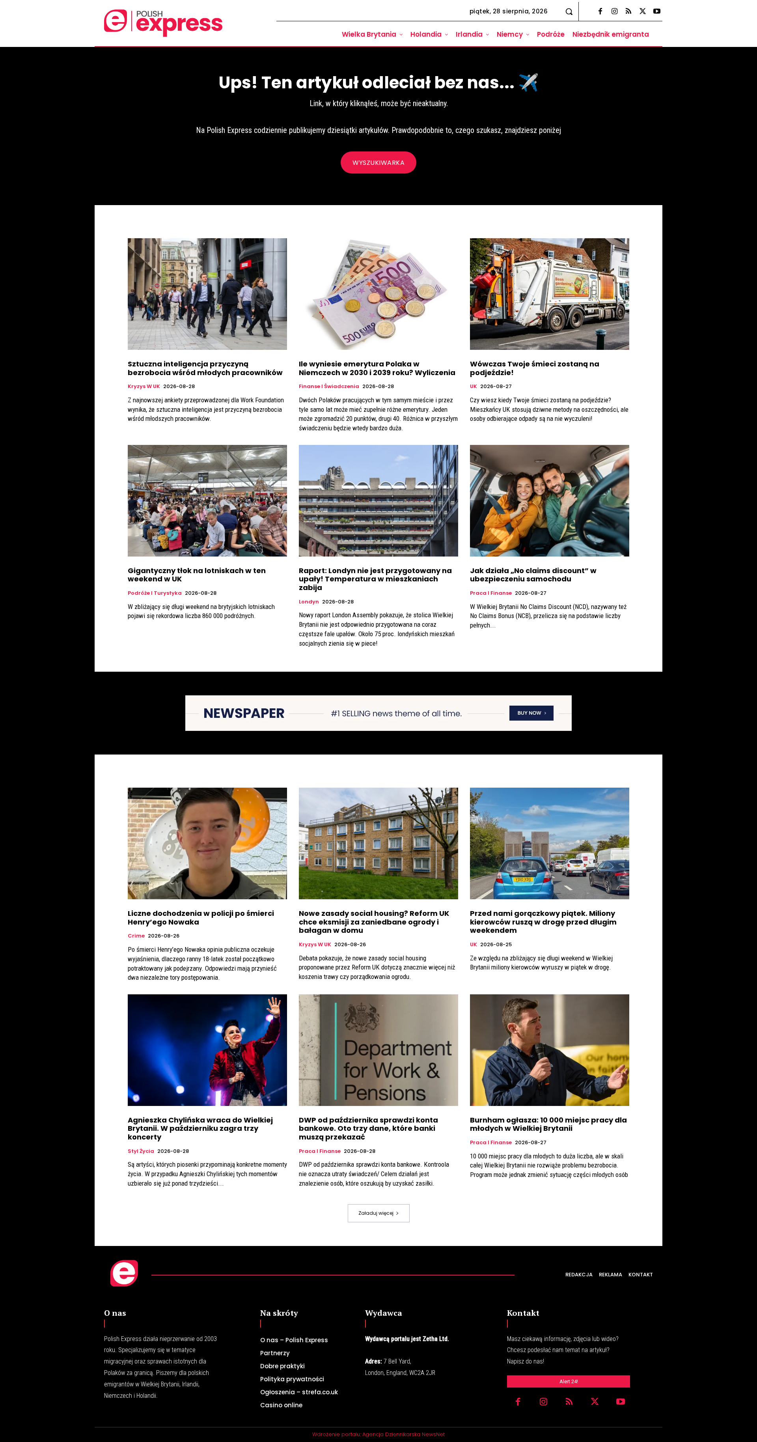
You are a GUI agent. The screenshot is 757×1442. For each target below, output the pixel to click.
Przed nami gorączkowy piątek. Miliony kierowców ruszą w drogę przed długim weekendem (543, 921)
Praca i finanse (491, 593)
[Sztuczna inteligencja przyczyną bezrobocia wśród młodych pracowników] (207, 294)
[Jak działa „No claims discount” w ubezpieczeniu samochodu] (549, 501)
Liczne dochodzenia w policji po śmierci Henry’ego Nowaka (201, 917)
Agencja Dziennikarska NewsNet (403, 1434)
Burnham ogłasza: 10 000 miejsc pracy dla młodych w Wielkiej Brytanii (548, 1124)
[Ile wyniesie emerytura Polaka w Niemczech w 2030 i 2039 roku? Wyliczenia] (378, 294)
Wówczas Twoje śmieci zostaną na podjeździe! (534, 368)
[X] (643, 12)
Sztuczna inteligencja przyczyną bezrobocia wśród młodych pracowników (205, 368)
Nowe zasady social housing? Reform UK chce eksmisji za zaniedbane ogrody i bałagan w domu (374, 921)
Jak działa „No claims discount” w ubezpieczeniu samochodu (533, 575)
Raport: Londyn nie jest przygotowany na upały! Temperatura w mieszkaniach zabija (375, 579)
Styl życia (141, 1151)
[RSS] (628, 12)
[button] (568, 11)
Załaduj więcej (375, 1213)
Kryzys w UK (144, 386)
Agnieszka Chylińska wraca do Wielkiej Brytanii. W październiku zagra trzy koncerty (200, 1128)
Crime (136, 936)
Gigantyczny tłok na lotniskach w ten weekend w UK (197, 575)
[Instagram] (614, 12)
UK (473, 386)
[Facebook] (600, 12)
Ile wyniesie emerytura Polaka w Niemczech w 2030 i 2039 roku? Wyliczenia (377, 368)
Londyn (309, 602)
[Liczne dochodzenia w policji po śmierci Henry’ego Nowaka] (207, 843)
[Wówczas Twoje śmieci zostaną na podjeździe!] (549, 294)
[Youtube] (657, 12)
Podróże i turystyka (155, 593)
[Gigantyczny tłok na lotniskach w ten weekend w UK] (207, 501)
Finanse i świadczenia (329, 386)
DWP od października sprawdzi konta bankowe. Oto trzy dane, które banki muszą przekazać (368, 1128)
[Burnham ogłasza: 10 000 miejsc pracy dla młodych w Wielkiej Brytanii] (549, 1050)
